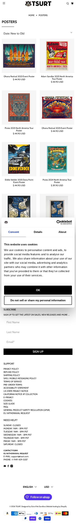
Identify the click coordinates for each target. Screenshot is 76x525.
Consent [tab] (13, 231)
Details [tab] (38, 231)
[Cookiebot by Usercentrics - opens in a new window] (56, 222)
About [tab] (62, 231)
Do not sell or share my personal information (38, 300)
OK (38, 290)
